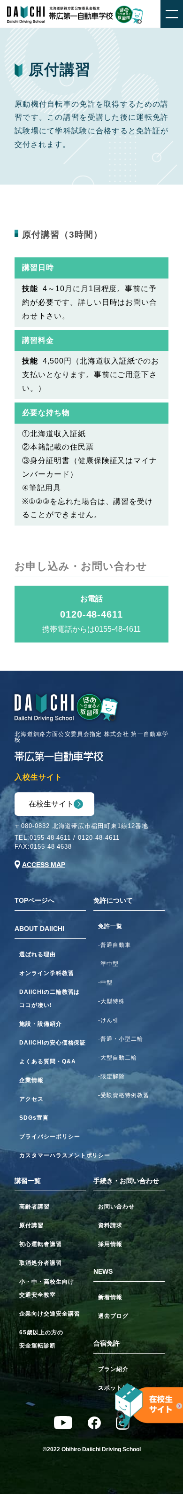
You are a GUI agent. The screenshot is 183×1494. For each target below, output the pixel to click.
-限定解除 (111, 1076)
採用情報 (110, 1244)
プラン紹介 (113, 1369)
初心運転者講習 (40, 1244)
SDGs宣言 (34, 1118)
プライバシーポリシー (49, 1136)
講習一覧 (28, 1180)
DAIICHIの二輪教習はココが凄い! (49, 998)
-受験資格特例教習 (123, 1095)
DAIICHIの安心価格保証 (52, 1042)
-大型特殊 (111, 1001)
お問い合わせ (116, 1206)
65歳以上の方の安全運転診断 (41, 1339)
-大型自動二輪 (117, 1057)
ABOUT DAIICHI (39, 928)
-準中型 (108, 963)
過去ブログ (113, 1316)
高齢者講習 (34, 1206)
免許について (113, 900)
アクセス (31, 1099)
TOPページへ (34, 900)
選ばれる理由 (37, 954)
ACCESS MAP (43, 864)
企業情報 (31, 1080)
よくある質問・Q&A (47, 1061)
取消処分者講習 (40, 1263)
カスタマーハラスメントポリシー (52, 1155)
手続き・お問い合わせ (126, 1180)
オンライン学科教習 (46, 973)
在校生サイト (51, 804)
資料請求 (110, 1225)
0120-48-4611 (99, 837)
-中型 (105, 982)
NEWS (103, 1271)
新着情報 (110, 1297)
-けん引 (108, 1020)
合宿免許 (106, 1343)
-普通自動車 (114, 945)
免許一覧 (110, 926)
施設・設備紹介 (40, 1024)
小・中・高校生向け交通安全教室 (46, 1288)
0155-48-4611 (50, 837)
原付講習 (31, 1225)
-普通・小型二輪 (120, 1039)
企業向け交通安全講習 (49, 1313)
